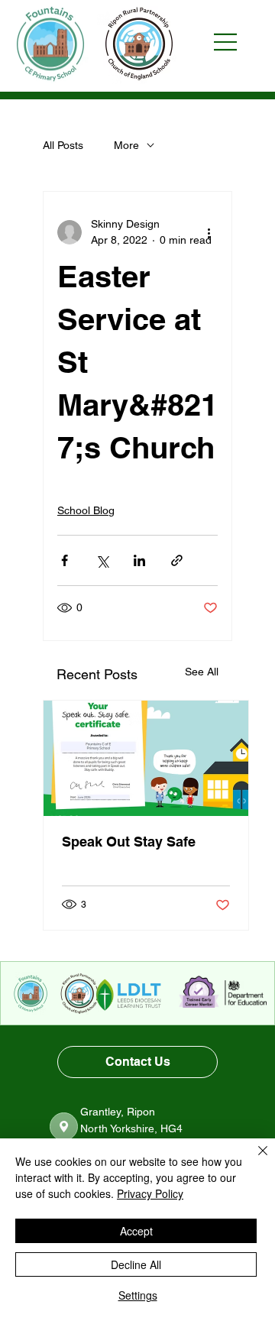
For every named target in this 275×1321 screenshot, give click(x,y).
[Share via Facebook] (64, 560)
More (126, 145)
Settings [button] (137, 1295)
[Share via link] (177, 560)
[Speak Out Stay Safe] (146, 758)
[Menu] (233, 42)
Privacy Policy (150, 1193)
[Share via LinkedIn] (139, 560)
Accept (136, 1230)
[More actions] (208, 232)
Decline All (136, 1264)
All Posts (63, 145)
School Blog (86, 510)
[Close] (253, 1159)
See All (201, 671)
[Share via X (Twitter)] (102, 560)
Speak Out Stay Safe (129, 842)
